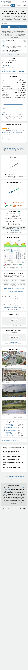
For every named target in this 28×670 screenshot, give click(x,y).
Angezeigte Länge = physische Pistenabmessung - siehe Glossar (14, 177)
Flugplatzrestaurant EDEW (14, 124)
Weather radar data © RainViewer (10, 343)
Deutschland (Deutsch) (13, 508)
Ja (8, 65)
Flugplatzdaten (14, 76)
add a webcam (20, 417)
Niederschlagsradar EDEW (14, 330)
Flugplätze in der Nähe (14, 422)
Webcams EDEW (14, 349)
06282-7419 (11, 64)
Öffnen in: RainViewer (14, 342)
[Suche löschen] (25, 23)
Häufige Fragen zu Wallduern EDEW (14, 448)
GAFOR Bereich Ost (9, 291)
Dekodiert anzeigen (14, 230)
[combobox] (14, 23)
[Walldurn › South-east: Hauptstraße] (14, 358)
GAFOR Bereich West (18, 291)
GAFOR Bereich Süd (8, 288)
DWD (6, 282)
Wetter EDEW (12, 211)
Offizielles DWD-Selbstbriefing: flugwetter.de (14, 307)
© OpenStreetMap (20, 343)
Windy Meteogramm (6, 71)
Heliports (24, 5)
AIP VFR (13, 5)
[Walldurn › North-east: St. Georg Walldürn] (14, 374)
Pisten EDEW (14, 157)
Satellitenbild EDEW (14, 314)
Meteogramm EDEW (14, 237)
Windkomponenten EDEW (14, 182)
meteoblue (12, 267)
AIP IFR (18, 5)
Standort (14, 58)
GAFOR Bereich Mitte (14, 294)
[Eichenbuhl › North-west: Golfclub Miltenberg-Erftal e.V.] (14, 390)
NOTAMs (14, 71)
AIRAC (10, 54)
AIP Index (4, 508)
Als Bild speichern (19, 267)
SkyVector (11, 69)
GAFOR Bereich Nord (19, 288)
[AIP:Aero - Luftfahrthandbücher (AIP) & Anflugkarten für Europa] (6, 2)
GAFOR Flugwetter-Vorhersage (14, 273)
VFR (20, 508)
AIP (16, 32)
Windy (15, 69)
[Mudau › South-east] (14, 407)
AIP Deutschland (5, 5)
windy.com (15, 417)
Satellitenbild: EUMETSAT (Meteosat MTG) (14, 325)
